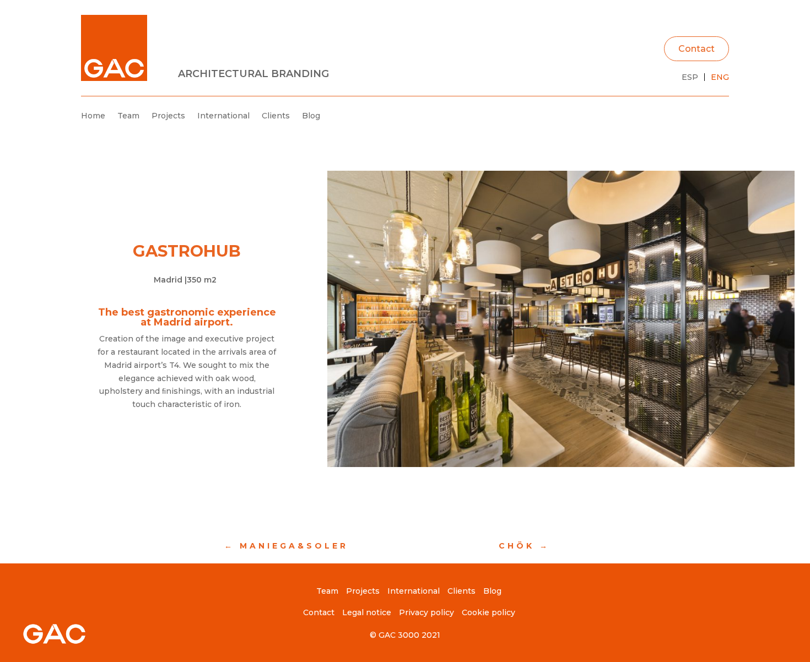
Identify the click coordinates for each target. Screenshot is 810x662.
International (223, 116)
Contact (696, 49)
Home (93, 116)
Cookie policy (488, 612)
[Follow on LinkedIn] (698, 116)
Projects (168, 116)
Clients (276, 116)
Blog (311, 116)
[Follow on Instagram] (720, 116)
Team (128, 116)
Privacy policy (426, 612)
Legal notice (366, 612)
